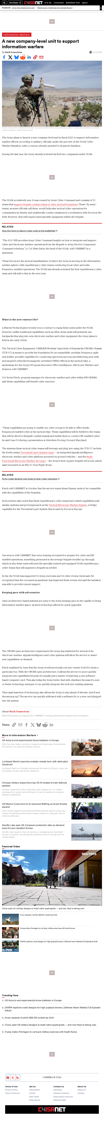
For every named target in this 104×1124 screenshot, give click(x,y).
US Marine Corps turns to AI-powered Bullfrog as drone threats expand (34, 805)
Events (32, 1093)
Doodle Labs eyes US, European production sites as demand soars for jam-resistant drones (33, 826)
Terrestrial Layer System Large (37, 452)
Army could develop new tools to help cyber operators (29, 478)
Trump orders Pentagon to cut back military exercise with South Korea (47, 928)
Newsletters (34, 1089)
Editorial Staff (59, 1099)
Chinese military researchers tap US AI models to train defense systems (34, 784)
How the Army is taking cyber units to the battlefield (28, 230)
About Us (81, 1089)
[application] (52, 878)
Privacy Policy (11, 1089)
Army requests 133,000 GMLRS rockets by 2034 (38, 915)
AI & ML (48, 3)
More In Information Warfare (19, 735)
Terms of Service (12, 1093)
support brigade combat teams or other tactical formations (45, 204)
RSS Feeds (34, 1096)
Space (85, 3)
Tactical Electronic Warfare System (68, 505)
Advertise (57, 1089)
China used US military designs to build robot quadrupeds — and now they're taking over (43, 908)
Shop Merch (34, 1099)
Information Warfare (17, 34)
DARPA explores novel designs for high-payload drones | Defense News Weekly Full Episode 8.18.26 (59, 941)
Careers (80, 1093)
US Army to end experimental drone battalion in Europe (30, 740)
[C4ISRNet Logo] (33, 2)
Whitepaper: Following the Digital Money (54, 8)
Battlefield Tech (73, 3)
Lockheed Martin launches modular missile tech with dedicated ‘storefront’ (35, 763)
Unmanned (59, 3)
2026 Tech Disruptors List (23, 8)
